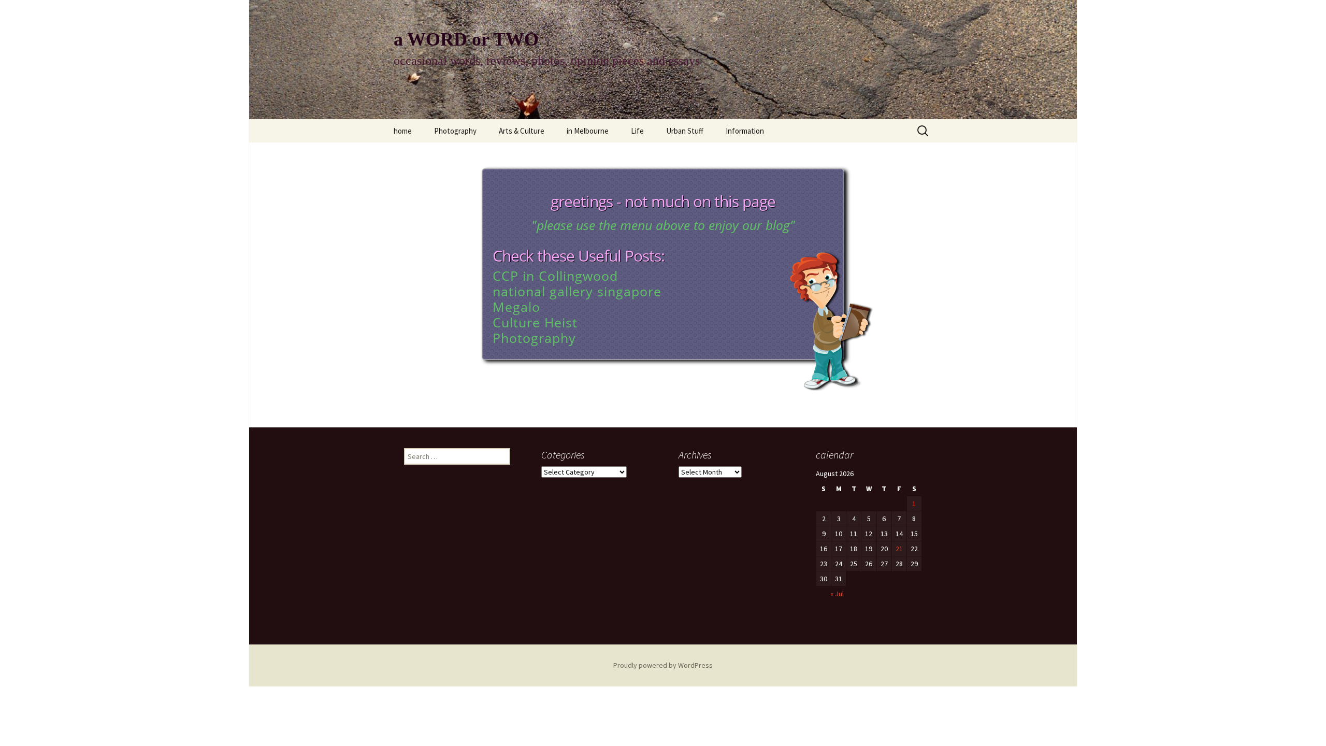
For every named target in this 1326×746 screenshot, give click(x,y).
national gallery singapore (577, 291)
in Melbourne (588, 131)
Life (637, 131)
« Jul (837, 593)
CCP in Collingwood (555, 275)
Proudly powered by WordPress (663, 665)
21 (899, 548)
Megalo (516, 306)
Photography (455, 131)
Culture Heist (535, 322)
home (403, 131)
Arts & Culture (521, 131)
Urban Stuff (684, 131)
